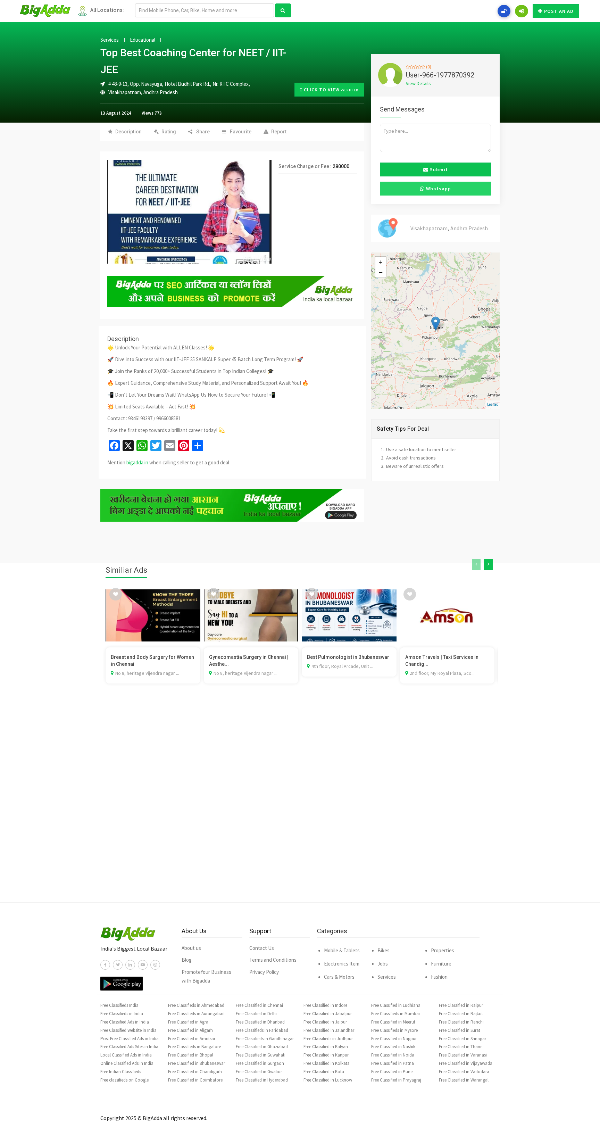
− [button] (381, 272)
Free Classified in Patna (392, 1063)
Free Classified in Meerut (393, 1022)
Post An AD (559, 11)
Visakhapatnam (124, 92)
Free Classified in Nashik (393, 1047)
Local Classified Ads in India (126, 1055)
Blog (187, 959)
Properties (442, 950)
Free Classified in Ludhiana (395, 1005)
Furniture (441, 963)
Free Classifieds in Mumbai (395, 1014)
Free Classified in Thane (460, 1047)
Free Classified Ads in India (124, 1022)
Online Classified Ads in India (126, 1063)
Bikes (383, 950)
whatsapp (438, 188)
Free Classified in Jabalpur (327, 1014)
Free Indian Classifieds (120, 1072)
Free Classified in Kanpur (326, 1055)
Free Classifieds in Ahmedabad (196, 1005)
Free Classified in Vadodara (464, 1072)
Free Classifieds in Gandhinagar (265, 1039)
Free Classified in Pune (391, 1072)
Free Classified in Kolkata (326, 1063)
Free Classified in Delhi (256, 1014)
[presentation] (476, 564)
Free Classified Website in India (128, 1030)
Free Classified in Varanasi (463, 1055)
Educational (142, 40)
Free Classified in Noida (392, 1055)
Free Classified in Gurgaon (260, 1063)
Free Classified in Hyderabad (262, 1080)
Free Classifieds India (119, 1005)
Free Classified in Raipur (461, 1005)
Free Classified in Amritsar (191, 1039)
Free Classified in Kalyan (325, 1047)
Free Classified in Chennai (259, 1005)
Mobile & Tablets (342, 950)
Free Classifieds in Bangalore (194, 1047)
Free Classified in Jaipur (325, 1022)
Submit (438, 169)
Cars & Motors (339, 977)
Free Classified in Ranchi (461, 1022)
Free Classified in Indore (325, 1005)
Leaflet (492, 404)
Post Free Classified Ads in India (129, 1039)
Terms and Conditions (273, 959)
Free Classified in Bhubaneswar (196, 1063)
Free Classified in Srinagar (462, 1039)
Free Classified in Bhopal (190, 1055)
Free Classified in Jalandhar (328, 1030)
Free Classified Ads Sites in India (129, 1047)
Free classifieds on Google (124, 1080)
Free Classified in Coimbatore (195, 1080)
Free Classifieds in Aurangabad (196, 1014)
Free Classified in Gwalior (259, 1072)
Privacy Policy (264, 972)
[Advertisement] (300, 803)
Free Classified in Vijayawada (465, 1063)
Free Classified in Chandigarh (195, 1072)
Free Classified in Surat (459, 1030)
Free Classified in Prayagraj (396, 1080)
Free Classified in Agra (188, 1022)
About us (191, 948)
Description (128, 131)
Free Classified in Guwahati (260, 1055)
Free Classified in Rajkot (461, 1014)
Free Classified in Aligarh (190, 1030)
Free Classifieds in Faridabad (262, 1030)
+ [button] (381, 262)
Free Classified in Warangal (464, 1080)
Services (109, 40)
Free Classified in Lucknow (327, 1080)
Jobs (382, 963)
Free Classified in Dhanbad (260, 1022)
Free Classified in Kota (323, 1072)
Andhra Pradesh (160, 92)
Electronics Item (341, 963)
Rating (168, 131)
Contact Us (261, 948)
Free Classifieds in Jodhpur (328, 1039)
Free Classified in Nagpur (394, 1039)
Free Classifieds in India (121, 1014)
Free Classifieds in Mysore (394, 1030)
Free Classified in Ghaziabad (262, 1047)
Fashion (439, 977)
